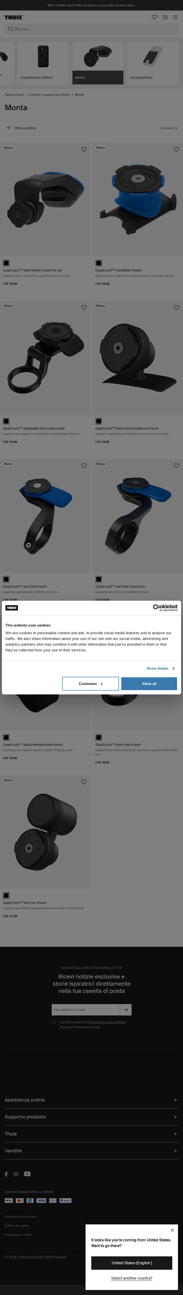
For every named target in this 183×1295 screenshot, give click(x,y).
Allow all (149, 683)
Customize (88, 683)
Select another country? (131, 1278)
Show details (157, 668)
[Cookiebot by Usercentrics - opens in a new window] (157, 607)
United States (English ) (132, 1262)
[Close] (172, 1230)
